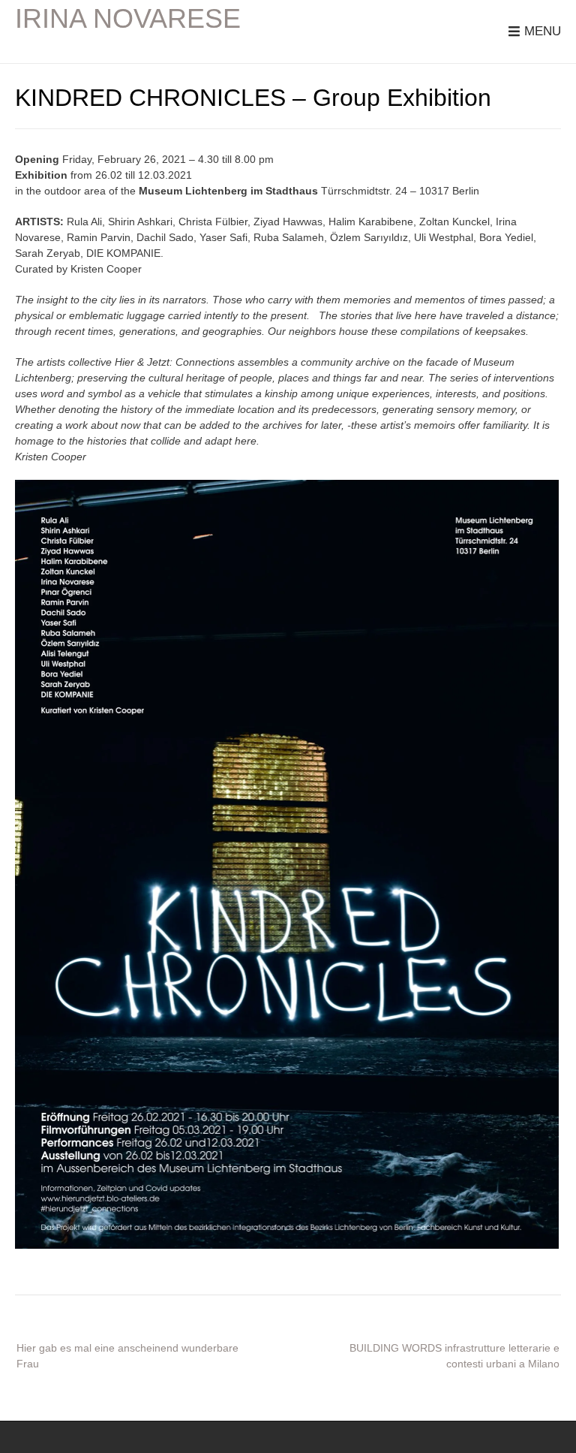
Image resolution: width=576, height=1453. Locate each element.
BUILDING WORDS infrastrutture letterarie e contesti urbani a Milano (455, 1356)
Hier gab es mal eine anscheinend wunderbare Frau (127, 1356)
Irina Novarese (128, 18)
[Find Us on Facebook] (555, 1436)
